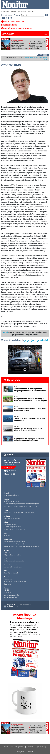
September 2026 (9, 465)
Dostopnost (20, 751)
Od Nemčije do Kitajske (11, 495)
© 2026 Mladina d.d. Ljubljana (14, 747)
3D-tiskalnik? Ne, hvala (11, 501)
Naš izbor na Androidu (11, 595)
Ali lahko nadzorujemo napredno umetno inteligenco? (21, 504)
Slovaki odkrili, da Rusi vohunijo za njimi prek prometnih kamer (28, 429)
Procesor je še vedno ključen (13, 567)
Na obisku (7, 535)
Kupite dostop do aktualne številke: (19, 605)
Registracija (6, 15)
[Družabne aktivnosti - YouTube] (7, 18)
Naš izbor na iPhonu (10, 598)
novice (16, 386)
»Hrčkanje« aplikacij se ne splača (14, 541)
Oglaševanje (22, 11)
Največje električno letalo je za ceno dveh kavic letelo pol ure (30, 409)
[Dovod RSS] (10, 18)
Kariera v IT (7, 552)
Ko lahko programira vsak (12, 527)
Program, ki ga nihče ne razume (14, 529)
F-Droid (6, 590)
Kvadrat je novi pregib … (11, 573)
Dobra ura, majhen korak (12, 518)
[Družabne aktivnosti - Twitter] (3, 18)
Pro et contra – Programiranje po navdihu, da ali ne (20, 506)
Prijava (17, 15)
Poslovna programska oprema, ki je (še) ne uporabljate (21, 546)
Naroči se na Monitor (14, 21)
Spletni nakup (10, 25)
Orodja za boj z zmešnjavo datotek (15, 581)
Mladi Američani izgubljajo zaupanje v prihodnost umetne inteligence (29, 439)
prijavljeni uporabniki (36, 340)
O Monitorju (5, 11)
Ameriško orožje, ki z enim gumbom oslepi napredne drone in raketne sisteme (30, 390)
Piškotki (13, 11)
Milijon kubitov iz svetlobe (12, 555)
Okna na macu (8, 579)
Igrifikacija (7, 592)
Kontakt (31, 11)
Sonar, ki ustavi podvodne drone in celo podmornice (29, 419)
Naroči (5, 332)
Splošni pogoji (41, 747)
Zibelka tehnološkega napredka (14, 561)
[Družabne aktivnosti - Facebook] (46, 15)
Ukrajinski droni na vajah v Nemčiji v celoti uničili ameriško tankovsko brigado (30, 399)
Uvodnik (43, 55)
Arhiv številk (10, 474)
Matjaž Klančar (30, 57)
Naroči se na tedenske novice (18, 28)
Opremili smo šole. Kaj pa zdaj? (14, 544)
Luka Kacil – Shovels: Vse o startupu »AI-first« (19, 512)
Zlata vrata (7, 584)
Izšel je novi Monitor (10, 524)
